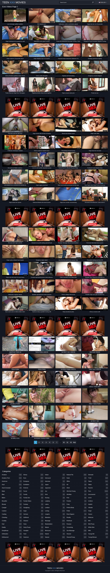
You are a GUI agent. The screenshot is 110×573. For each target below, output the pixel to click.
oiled (76, 488)
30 (64, 442)
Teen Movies (14, 2)
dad (11, 524)
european (33, 481)
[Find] (92, 2)
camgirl (11, 507)
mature (55, 527)
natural (55, 537)
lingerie (55, 514)
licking (55, 511)
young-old (98, 534)
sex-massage (76, 530)
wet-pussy (98, 524)
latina (55, 504)
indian (55, 474)
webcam (98, 517)
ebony (33, 474)
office (76, 481)
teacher (98, 488)
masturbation (55, 524)
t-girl (98, 478)
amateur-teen (11, 478)
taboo (98, 481)
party (76, 504)
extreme (33, 488)
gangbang (33, 507)
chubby (11, 520)
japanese (55, 488)
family (33, 494)
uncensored (98, 494)
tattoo (98, 484)
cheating (11, 517)
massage (55, 520)
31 (67, 442)
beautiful (11, 501)
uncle (98, 497)
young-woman (98, 537)
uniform (98, 501)
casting (11, 514)
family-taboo (33, 501)
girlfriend (33, 517)
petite (76, 511)
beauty (11, 504)
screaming (76, 527)
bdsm (11, 497)
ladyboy (55, 501)
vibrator (98, 507)
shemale (98, 474)
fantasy (33, 504)
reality (76, 517)
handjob (33, 530)
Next (74, 442)
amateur (11, 474)
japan (55, 484)
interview (55, 481)
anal (11, 484)
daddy (11, 527)
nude (76, 478)
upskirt (98, 504)
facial (33, 491)
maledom (55, 517)
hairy (33, 524)
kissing (55, 497)
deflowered (11, 537)
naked (55, 534)
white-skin (98, 527)
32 (71, 442)
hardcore (33, 537)
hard (33, 534)
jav (55, 491)
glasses (33, 520)
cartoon (11, 511)
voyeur (98, 514)
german (33, 514)
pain (76, 497)
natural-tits (76, 474)
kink (55, 494)
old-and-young (76, 491)
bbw (11, 494)
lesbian (55, 507)
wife (98, 530)
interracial (55, 478)
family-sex (33, 497)
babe (11, 491)
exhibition (33, 484)
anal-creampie (11, 488)
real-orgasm (76, 514)
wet (98, 520)
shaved (76, 534)
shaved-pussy (76, 537)
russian (76, 524)
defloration (11, 534)
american (11, 481)
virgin (98, 511)
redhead (76, 520)
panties (76, 501)
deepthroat (11, 530)
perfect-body (76, 507)
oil (76, 484)
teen (98, 491)
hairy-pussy (33, 527)
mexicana (55, 530)
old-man (76, 494)
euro (33, 478)
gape (33, 511)
